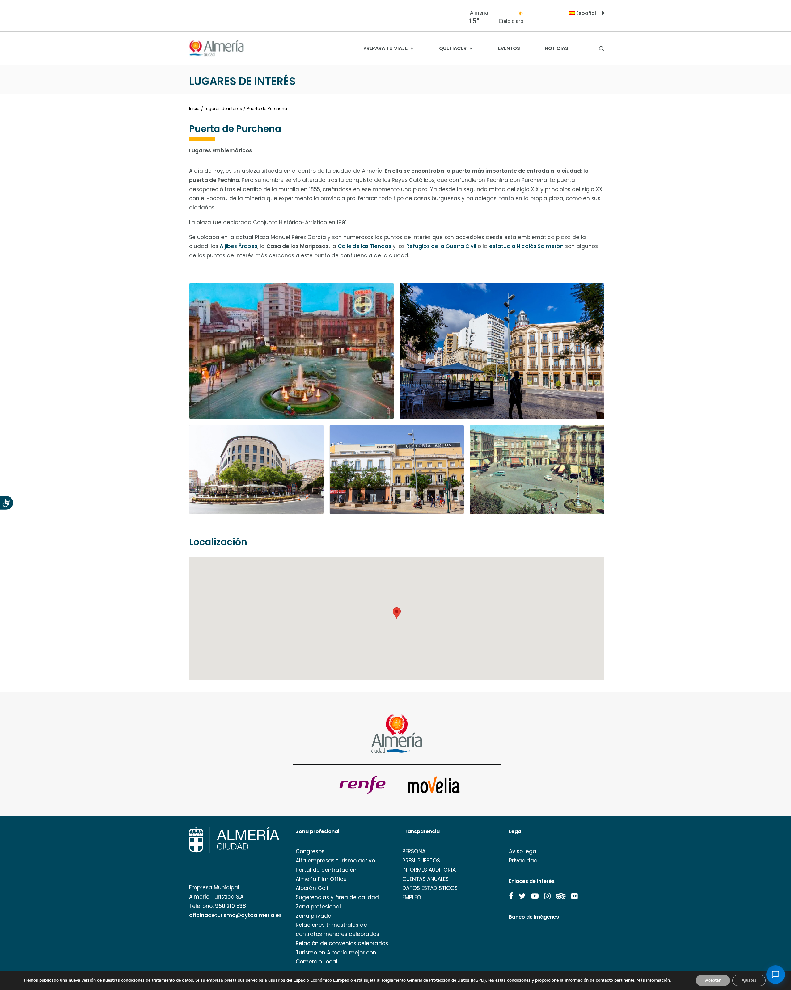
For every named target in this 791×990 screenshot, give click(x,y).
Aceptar (713, 980)
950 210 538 (230, 906)
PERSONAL (415, 851)
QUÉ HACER (453, 48)
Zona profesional (318, 906)
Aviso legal (523, 851)
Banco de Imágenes (534, 916)
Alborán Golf (312, 888)
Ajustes (749, 980)
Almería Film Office (321, 879)
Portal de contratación (326, 870)
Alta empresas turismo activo (335, 860)
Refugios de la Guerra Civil (441, 246)
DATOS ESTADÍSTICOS (430, 888)
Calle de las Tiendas (364, 246)
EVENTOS (509, 48)
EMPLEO (411, 897)
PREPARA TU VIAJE (385, 48)
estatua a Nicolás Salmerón (526, 246)
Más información (653, 980)
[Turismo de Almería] (216, 48)
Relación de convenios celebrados (342, 943)
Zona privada (314, 916)
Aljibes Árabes (238, 246)
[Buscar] (601, 48)
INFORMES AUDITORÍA (429, 870)
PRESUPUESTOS (421, 860)
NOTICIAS (556, 48)
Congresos (310, 851)
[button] (511, 896)
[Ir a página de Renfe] (362, 785)
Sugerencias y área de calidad (337, 897)
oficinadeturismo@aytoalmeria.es (235, 915)
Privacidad (523, 860)
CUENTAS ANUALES (425, 879)
